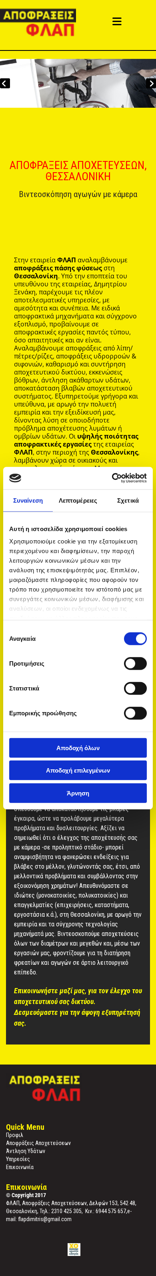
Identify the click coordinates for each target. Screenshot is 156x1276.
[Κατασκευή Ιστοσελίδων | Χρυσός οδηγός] (74, 1249)
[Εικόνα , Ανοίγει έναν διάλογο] (78, 83)
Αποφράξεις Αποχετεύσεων (38, 1143)
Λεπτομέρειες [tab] (78, 500)
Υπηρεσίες (18, 1159)
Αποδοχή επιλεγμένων (78, 770)
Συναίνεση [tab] (28, 500)
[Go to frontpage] (45, 23)
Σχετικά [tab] (128, 500)
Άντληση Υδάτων (25, 1151)
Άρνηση (78, 792)
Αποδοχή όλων (78, 747)
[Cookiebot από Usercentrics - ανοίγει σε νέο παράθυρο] (112, 478)
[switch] (135, 663)
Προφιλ (14, 1135)
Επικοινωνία (20, 1167)
